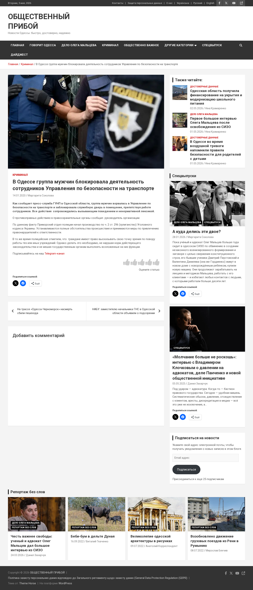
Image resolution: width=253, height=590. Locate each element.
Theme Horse (27, 583)
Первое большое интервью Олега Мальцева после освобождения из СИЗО (213, 122)
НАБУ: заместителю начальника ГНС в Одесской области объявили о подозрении (123, 311)
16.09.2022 (77, 541)
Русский (197, 3)
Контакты (117, 3)
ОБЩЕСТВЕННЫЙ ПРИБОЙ (47, 572)
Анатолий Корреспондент (162, 546)
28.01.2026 (178, 237)
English (210, 3)
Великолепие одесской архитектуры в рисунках (151, 538)
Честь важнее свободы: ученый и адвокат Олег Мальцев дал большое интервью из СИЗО (31, 543)
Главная (17, 45)
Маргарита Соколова (41, 195)
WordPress (65, 583)
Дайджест (19, 54)
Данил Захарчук (198, 383)
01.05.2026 (196, 131)
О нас (169, 3)
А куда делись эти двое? (196, 231)
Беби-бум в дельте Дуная (93, 536)
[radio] (126, 263)
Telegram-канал (54, 253)
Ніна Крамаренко (215, 108)
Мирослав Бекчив (217, 550)
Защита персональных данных (145, 3)
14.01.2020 (19, 195)
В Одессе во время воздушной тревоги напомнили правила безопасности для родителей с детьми (215, 150)
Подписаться (186, 469)
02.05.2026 (196, 108)
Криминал (110, 45)
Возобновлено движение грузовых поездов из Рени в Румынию (215, 541)
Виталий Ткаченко (97, 541)
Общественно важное (141, 45)
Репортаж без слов (28, 492)
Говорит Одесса (43, 45)
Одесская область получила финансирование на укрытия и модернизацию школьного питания (216, 97)
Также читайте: (188, 80)
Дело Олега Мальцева (78, 45)
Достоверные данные (204, 86)
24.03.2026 (17, 555)
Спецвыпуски (184, 176)
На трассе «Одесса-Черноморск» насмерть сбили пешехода (44, 311)
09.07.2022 (137, 546)
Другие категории (178, 45)
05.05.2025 (178, 383)
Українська (183, 3)
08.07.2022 (197, 550)
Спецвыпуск (212, 45)
